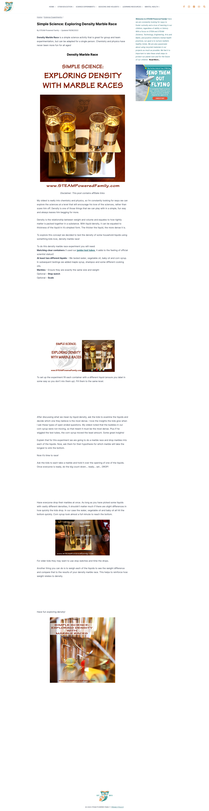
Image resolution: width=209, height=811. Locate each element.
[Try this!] (154, 83)
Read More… (154, 60)
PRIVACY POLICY (117, 807)
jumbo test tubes (86, 250)
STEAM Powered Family (49, 30)
